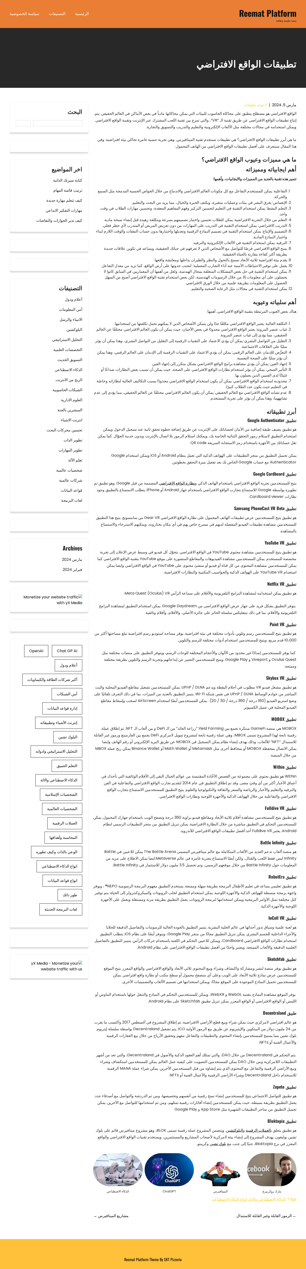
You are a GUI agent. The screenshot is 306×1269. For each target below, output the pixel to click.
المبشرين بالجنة (69, 410)
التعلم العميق (67, 765)
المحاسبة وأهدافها (63, 837)
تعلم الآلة (75, 460)
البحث (75, 112)
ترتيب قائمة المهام (67, 190)
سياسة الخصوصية (24, 13)
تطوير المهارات (70, 450)
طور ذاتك (70, 895)
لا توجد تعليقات (255, 105)
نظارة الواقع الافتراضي (177, 483)
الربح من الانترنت (68, 380)
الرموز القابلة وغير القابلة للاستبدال (266, 1216)
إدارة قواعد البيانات (62, 708)
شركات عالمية (70, 480)
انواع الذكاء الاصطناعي (229, 1199)
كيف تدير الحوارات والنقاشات (59, 220)
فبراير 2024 (72, 569)
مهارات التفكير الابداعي (64, 210)
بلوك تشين (218, 1144)
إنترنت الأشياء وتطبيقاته (58, 722)
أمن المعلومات (70, 309)
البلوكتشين (234, 1130)
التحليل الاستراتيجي (67, 339)
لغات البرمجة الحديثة (60, 909)
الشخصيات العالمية (62, 809)
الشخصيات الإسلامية (61, 794)
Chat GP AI (67, 651)
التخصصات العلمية (67, 349)
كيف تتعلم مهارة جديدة (64, 200)
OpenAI (36, 651)
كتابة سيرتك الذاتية (67, 180)
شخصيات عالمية (69, 470)
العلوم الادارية (71, 400)
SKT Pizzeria (173, 1259)
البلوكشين (74, 329)
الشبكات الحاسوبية (67, 390)
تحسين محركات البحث (64, 430)
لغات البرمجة (71, 500)
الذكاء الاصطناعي (68, 370)
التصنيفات (57, 13)
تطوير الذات (73, 440)
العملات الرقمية (258, 1130)
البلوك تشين (67, 737)
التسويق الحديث (69, 359)
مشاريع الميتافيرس (111, 1216)
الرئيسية (82, 13)
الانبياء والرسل (71, 319)
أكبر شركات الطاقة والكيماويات (52, 679)
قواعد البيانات (71, 490)
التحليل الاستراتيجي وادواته (56, 751)
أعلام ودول (73, 299)
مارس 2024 (72, 559)
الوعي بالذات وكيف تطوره (56, 852)
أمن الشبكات (67, 694)
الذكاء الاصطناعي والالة (267, 1199)
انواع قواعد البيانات (62, 880)
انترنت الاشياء (71, 420)
